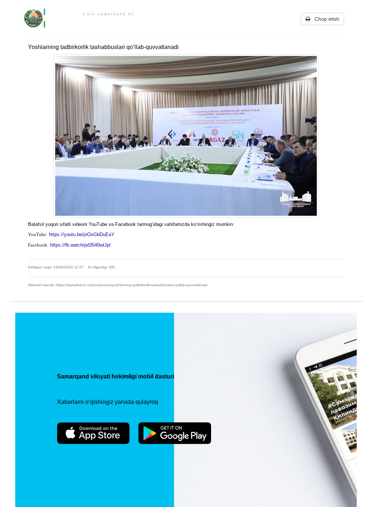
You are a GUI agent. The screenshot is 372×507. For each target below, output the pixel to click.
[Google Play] (174, 433)
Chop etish (324, 19)
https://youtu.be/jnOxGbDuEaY (82, 234)
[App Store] (93, 433)
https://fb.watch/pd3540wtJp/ (81, 245)
